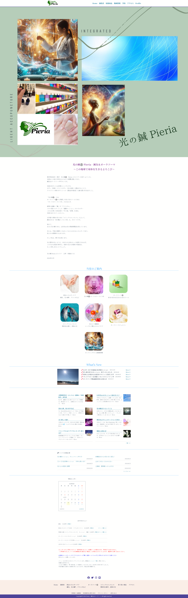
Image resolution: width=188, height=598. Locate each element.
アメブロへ (126, 471)
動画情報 (117, 3)
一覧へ (127, 443)
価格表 (101, 3)
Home (94, 3)
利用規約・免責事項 (76, 593)
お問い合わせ (113, 593)
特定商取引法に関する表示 (89, 593)
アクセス (130, 3)
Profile (138, 3)
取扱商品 (109, 3)
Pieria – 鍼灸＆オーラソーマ (93, 596)
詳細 (69, 524)
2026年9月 (81, 509)
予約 (123, 3)
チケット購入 (101, 528)
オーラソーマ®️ (93, 585)
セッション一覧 (93, 561)
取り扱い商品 (122, 585)
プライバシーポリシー (103, 593)
